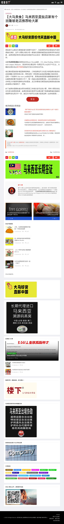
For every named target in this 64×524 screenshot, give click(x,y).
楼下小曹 (11, 25)
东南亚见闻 (9, 470)
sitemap (58, 514)
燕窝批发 (22, 472)
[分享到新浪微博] (6, 46)
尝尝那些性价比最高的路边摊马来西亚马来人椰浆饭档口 (40, 130)
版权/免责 (57, 518)
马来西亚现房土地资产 (11, 478)
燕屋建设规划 (52, 470)
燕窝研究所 (21, 142)
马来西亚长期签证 (51, 478)
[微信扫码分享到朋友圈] (13, 46)
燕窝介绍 (8, 472)
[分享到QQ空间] (10, 46)
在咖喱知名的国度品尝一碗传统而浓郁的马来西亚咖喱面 (40, 120)
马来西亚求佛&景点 (23, 475)
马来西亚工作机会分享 (11, 475)
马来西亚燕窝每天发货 (35, 475)
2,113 (27, 243)
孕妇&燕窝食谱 (26, 470)
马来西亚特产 (45, 475)
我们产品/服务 (56, 516)
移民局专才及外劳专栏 (32, 472)
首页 (12, 9)
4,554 (17, 25)
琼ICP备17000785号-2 (42, 517)
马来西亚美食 (17, 9)
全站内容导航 (56, 520)
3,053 (27, 265)
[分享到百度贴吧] (16, 46)
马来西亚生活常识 (22, 478)
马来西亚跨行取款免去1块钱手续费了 (21, 369)
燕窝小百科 (15, 472)
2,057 (27, 231)
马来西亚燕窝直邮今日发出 (18, 362)
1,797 (27, 254)
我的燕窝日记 (35, 470)
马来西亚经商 (32, 478)
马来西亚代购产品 (43, 472)
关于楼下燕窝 (17, 470)
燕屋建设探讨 (44, 470)
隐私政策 (51, 518)
